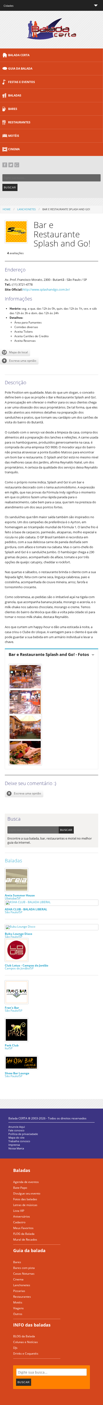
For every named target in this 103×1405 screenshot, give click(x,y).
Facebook (4, 164)
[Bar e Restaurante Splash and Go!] (51, 677)
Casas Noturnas (23, 1274)
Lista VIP (18, 1211)
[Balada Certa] (52, 35)
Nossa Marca (16, 1148)
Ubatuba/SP (20, 896)
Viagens (18, 1308)
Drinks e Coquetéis (25, 1353)
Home (7, 209)
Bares (12, 109)
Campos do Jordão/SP (26, 966)
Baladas (14, 95)
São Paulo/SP (26, 910)
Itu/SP (12, 1046)
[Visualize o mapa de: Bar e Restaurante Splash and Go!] (15, 352)
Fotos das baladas (25, 1199)
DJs (15, 1348)
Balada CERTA (18, 55)
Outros (17, 1314)
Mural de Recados (25, 1239)
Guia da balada (29, 1250)
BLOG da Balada (24, 1336)
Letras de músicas (25, 1205)
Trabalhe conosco (19, 1141)
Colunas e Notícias (25, 1342)
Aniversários (21, 1216)
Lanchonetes (26, 209)
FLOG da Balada (23, 1234)
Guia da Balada (20, 68)
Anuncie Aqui (16, 1127)
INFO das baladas (32, 1325)
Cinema (14, 149)
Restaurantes (19, 122)
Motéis (13, 136)
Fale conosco (16, 1130)
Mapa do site (16, 1137)
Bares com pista (24, 1268)
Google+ (16, 164)
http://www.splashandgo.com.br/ (46, 289)
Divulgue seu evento (26, 1193)
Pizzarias (19, 1291)
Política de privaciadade (23, 1134)
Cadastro (19, 1222)
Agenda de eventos (26, 1182)
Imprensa (14, 1145)
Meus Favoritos (23, 1228)
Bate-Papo (20, 1188)
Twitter (10, 164)
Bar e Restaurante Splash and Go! (66, 209)
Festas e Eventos (21, 82)
